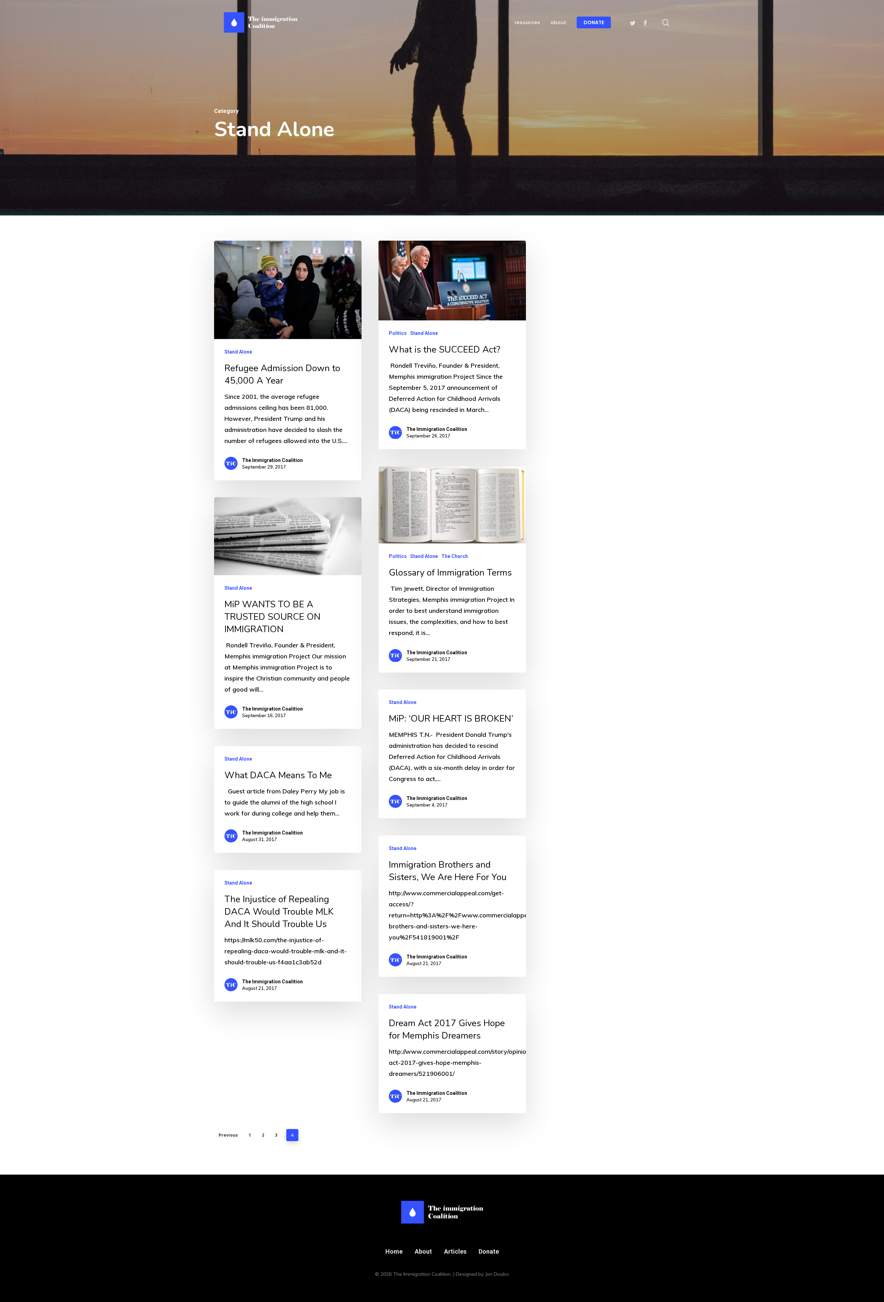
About (423, 1251)
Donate (489, 1251)
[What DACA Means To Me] (288, 799)
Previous (228, 1135)
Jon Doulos (497, 1274)
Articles (455, 1251)
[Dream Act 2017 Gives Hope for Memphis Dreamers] (452, 1053)
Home (394, 1251)
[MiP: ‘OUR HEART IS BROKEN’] (452, 753)
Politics (398, 333)
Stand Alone (238, 352)
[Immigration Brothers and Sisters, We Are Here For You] (452, 906)
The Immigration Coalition (272, 460)
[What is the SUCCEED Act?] (452, 345)
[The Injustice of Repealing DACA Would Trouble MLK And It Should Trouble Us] (288, 936)
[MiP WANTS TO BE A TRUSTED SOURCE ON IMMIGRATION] (288, 613)
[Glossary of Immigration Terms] (452, 569)
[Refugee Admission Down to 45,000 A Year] (288, 360)
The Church (454, 556)
